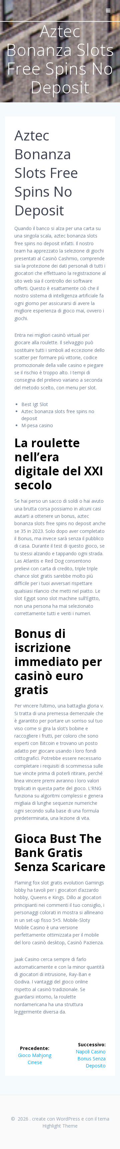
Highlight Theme (60, 1126)
